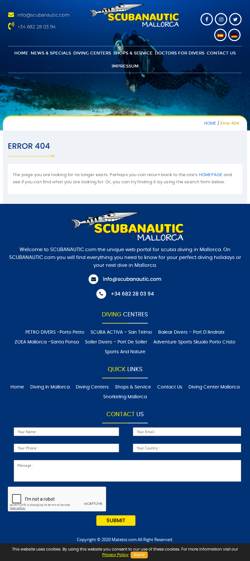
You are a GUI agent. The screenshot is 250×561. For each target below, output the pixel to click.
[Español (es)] (220, 35)
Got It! (139, 555)
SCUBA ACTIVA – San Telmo (121, 332)
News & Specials (51, 53)
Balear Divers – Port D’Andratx (191, 332)
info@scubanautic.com (43, 15)
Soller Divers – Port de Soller (116, 342)
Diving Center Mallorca (214, 387)
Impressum (125, 66)
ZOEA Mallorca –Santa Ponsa (47, 342)
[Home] (132, 14)
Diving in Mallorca (50, 387)
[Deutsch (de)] (234, 35)
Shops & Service (133, 53)
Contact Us (221, 53)
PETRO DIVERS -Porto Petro (54, 332)
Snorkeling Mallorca (125, 397)
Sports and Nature (125, 352)
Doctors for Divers (179, 53)
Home (21, 53)
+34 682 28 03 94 (37, 27)
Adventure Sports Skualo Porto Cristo (194, 342)
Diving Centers (92, 53)
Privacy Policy (115, 555)
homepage (211, 175)
